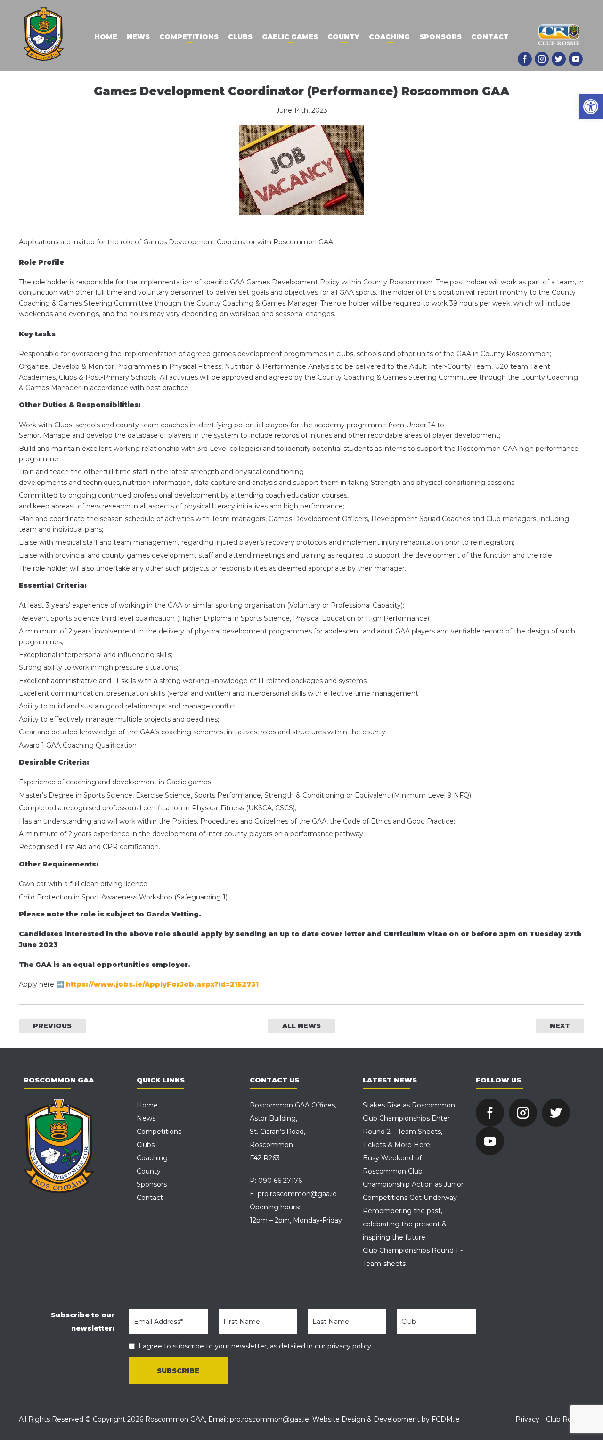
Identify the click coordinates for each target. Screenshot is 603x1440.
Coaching (389, 37)
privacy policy (349, 1346)
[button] (591, 106)
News (138, 37)
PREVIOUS (52, 1026)
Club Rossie (565, 1419)
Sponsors (440, 37)
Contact (490, 37)
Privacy (527, 1419)
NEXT (560, 1026)
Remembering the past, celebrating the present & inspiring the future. (405, 1224)
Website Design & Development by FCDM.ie (386, 1419)
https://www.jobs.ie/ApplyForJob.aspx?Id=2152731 (162, 984)
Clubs (240, 37)
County (343, 37)
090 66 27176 (280, 1180)
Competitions (189, 37)
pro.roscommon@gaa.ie (297, 1194)
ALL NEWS (301, 1026)
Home (105, 37)
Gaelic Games (290, 37)
